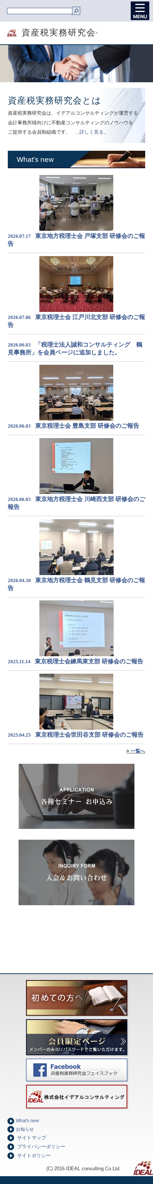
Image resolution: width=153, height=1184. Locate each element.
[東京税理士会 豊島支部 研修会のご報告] (76, 418)
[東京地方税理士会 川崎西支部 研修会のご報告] (76, 492)
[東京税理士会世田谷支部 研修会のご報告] (76, 727)
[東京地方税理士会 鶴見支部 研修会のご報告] (76, 573)
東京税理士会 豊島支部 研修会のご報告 (87, 425)
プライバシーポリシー (41, 1147)
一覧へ (138, 751)
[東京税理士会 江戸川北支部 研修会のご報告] (76, 310)
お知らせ (25, 1129)
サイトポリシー (34, 1155)
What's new (27, 1121)
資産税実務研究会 (49, 32)
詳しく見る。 (93, 132)
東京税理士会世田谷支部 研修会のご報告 (89, 734)
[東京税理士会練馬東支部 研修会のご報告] (76, 654)
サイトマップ (31, 1138)
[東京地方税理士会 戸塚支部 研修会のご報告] (76, 229)
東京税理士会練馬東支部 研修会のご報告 (89, 661)
